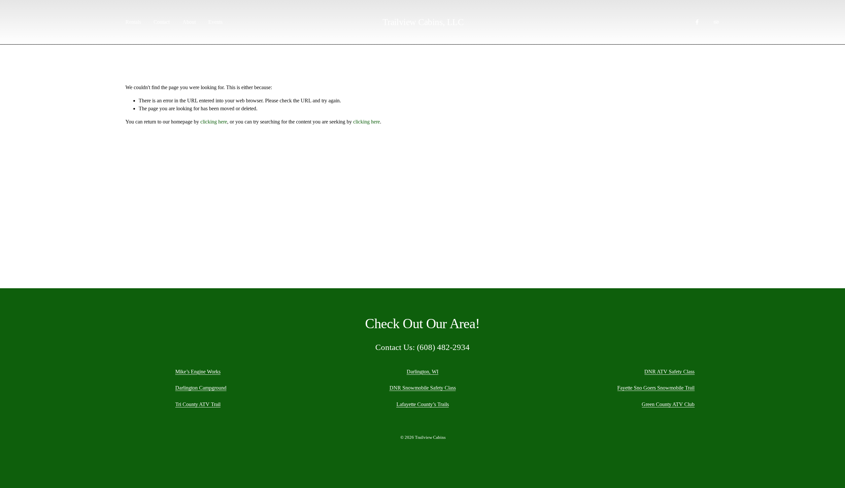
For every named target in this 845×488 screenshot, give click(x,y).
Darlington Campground (200, 388)
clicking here (213, 121)
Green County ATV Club (668, 404)
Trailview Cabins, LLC (423, 22)
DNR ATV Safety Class (669, 371)
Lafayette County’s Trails (422, 404)
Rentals (133, 22)
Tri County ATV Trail (197, 404)
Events (215, 22)
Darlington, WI (422, 371)
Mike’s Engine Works (197, 371)
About (189, 22)
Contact (161, 22)
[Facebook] (697, 22)
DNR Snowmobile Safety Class (422, 388)
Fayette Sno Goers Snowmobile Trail (655, 388)
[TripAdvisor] (716, 22)
